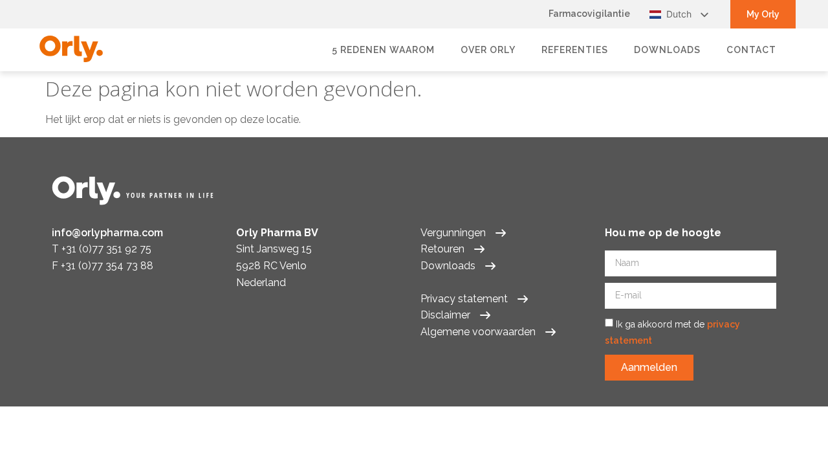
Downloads (667, 50)
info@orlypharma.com (107, 233)
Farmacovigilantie (589, 13)
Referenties (574, 50)
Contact (751, 50)
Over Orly (488, 50)
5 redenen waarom (383, 50)
